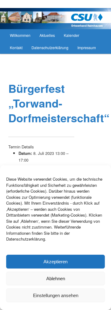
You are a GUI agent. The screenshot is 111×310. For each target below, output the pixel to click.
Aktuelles (47, 35)
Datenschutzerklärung (49, 47)
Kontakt (16, 47)
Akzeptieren (55, 261)
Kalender (71, 35)
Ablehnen (55, 278)
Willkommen (20, 35)
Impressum (86, 47)
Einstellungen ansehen (55, 295)
